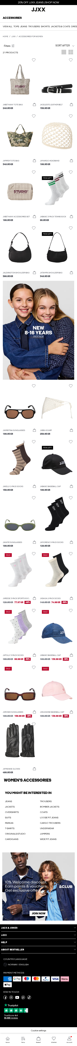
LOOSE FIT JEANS (49, 817)
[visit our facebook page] (5, 998)
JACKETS (10, 806)
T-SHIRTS (9, 828)
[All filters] (20, 46)
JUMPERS (45, 833)
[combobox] (57, 45)
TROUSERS (46, 801)
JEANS (8, 801)
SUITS (8, 817)
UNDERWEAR (47, 828)
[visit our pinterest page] (23, 998)
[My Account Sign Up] (38, 886)
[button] (20, 79)
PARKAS (9, 823)
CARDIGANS (11, 839)
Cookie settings (38, 1030)
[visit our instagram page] (11, 998)
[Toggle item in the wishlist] (34, 60)
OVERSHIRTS (12, 812)
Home (5, 36)
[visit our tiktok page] (29, 998)
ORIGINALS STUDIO (15, 833)
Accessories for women (31, 36)
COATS (43, 812)
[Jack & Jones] (38, 11)
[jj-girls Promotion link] (38, 330)
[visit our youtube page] (17, 998)
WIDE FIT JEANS (48, 839)
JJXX (13, 36)
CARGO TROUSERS (50, 823)
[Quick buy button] (34, 105)
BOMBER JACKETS (49, 806)
